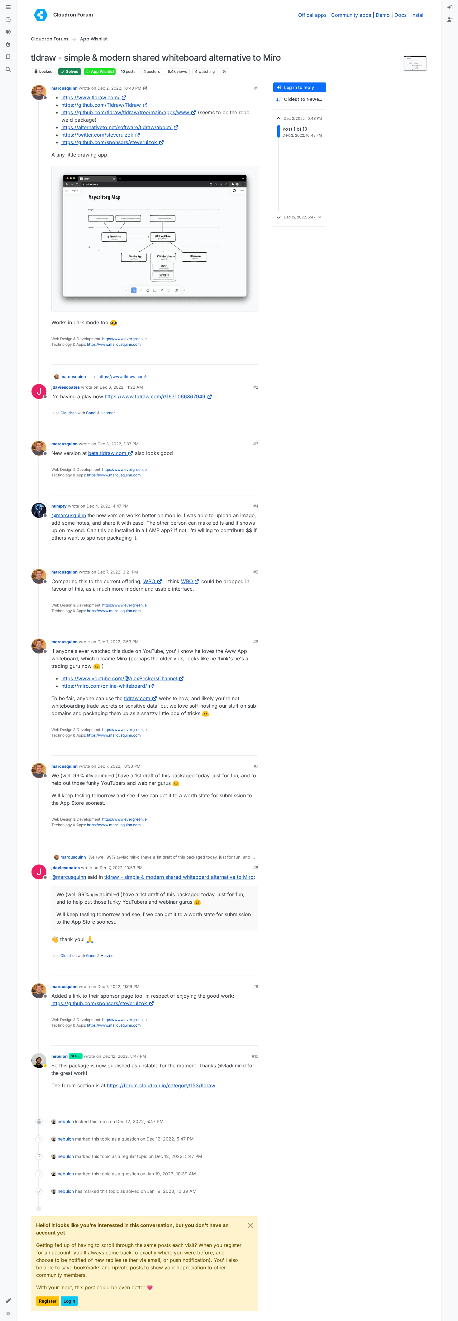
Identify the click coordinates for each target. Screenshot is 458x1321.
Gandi (91, 412)
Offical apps (312, 15)
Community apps (351, 15)
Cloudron (68, 412)
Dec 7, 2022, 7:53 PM (118, 641)
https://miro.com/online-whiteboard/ (104, 686)
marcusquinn (64, 88)
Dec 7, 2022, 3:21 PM (118, 571)
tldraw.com (137, 698)
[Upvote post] (242, 357)
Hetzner (108, 412)
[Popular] (8, 45)
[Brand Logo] (40, 14)
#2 (255, 387)
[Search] (8, 70)
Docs (400, 15)
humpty (59, 506)
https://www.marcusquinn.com (114, 344)
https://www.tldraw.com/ (90, 97)
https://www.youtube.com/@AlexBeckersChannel (119, 678)
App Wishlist (102, 71)
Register (47, 1301)
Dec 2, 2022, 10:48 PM (119, 88)
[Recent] (8, 20)
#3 (255, 443)
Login (69, 1301)
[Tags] (8, 32)
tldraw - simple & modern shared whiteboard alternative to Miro (179, 877)
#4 (255, 506)
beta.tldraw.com (107, 453)
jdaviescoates (65, 387)
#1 (256, 88)
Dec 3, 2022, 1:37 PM (118, 443)
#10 (255, 1056)
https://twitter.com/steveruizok (97, 135)
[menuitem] (450, 7)
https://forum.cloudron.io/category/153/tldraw (161, 1085)
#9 (255, 986)
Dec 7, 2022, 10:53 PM (121, 867)
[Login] (450, 7)
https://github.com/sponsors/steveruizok (109, 142)
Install (418, 15)
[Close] (250, 1225)
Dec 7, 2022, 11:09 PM (119, 986)
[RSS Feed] (225, 71)
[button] (8, 1301)
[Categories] (8, 7)
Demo (383, 15)
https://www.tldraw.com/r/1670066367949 (155, 396)
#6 (255, 641)
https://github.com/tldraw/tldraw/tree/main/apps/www (125, 112)
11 (253, 357)
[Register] (450, 20)
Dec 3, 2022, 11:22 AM (121, 387)
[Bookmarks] (8, 57)
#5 (255, 571)
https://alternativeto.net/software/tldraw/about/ (116, 127)
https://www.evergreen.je (124, 338)
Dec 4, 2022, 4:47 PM (108, 506)
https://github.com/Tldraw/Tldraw (101, 105)
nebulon (59, 1056)
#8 (255, 867)
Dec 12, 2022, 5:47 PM (124, 1056)
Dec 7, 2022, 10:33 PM (119, 766)
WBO (149, 581)
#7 (256, 766)
